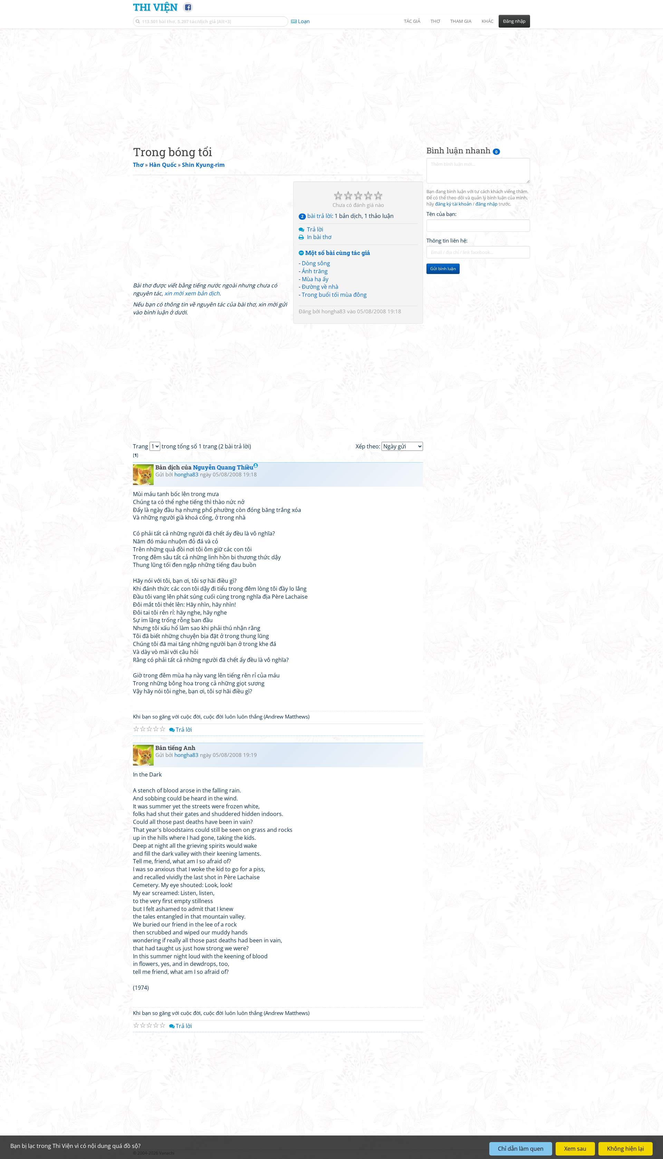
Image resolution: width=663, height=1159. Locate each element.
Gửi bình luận (443, 269)
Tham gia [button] (460, 21)
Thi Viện (155, 6)
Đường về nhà (320, 287)
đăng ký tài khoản (453, 204)
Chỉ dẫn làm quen (521, 1148)
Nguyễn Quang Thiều (223, 467)
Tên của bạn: (441, 213)
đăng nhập (486, 204)
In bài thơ (319, 237)
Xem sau (575, 1148)
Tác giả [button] (412, 21)
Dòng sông (316, 263)
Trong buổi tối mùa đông (334, 294)
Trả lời (315, 229)
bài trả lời (316, 216)
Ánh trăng (315, 271)
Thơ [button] (435, 21)
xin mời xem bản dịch (192, 293)
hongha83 (333, 311)
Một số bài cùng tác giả (337, 253)
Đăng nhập (514, 21)
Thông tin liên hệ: (447, 240)
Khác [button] (487, 21)
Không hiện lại (625, 1148)
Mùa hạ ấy (315, 279)
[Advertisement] (331, 81)
